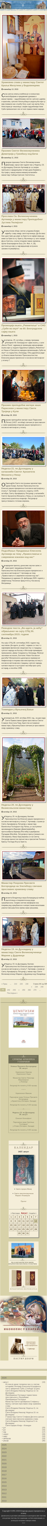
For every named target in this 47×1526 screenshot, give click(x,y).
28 (35, 1229)
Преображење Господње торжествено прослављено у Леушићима (21, 1396)
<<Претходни (15, 1213)
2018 (4, 1471)
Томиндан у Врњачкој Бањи (17, 709)
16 (15, 1225)
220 (21, 984)
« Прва (4, 984)
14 (35, 1221)
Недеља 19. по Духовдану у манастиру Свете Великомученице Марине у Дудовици (21, 952)
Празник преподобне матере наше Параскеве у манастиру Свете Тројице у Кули (21, 408)
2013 (4, 1489)
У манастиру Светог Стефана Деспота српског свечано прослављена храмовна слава (24, 1418)
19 (27, 1225)
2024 (4, 1448)
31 (27, 1233)
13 (31, 1221)
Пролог (23, 1201)
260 (29, 990)
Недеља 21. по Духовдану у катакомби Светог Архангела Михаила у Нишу (18, 471)
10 (19, 1221)
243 (14, 990)
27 (31, 1229)
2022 (4, 1456)
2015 (4, 1482)
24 (19, 1229)
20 (31, 1225)
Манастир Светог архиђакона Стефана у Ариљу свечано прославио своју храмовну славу (23, 1404)
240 (41, 987)
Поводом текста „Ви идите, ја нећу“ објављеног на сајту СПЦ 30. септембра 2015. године (22, 631)
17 (19, 1225)
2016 (4, 1478)
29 (19, 1233)
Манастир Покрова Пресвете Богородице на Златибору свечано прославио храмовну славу (21, 886)
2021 (4, 1460)
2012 (4, 1493)
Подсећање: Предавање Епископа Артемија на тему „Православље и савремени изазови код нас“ (21, 554)
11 (23, 1221)
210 (15, 984)
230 (26, 984)
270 (35, 990)
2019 (4, 1467)
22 (11, 1229)
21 (35, 1225)
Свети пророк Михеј (24, 1189)
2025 (4, 1445)
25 (23, 1229)
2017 (4, 1475)
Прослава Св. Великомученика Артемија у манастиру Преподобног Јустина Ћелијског (22, 219)
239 (36, 987)
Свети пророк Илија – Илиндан (18, 1425)
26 (27, 1229)
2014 (4, 1486)
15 (11, 1225)
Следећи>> (33, 1213)
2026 (4, 1378)
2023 (4, 1452)
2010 (4, 1501)
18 (23, 1225)
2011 (4, 1497)
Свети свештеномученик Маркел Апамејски (24, 1194)
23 (15, 1229)
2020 (4, 1463)
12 (27, 1221)
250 (23, 990)
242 (8, 990)
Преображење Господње (15, 1399)
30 (23, 1233)
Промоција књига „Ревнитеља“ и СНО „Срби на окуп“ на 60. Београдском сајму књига (23, 328)
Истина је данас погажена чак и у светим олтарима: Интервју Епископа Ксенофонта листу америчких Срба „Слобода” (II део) (23, 1386)
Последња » (12, 993)
